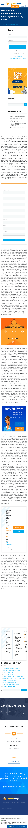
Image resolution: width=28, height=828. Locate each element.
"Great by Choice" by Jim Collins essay (13, 676)
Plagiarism (4, 811)
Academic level (6, 207)
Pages (4, 213)
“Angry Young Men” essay (9, 682)
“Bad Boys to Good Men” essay (11, 684)
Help (19, 531)
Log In (17, 47)
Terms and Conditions (6, 822)
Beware (20, 805)
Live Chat (20, 424)
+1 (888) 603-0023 (16, 415)
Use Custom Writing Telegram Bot (15, 786)
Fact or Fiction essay (8, 672)
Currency (5, 231)
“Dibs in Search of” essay (9, 686)
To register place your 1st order (17, 58)
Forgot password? (17, 56)
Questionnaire (11, 738)
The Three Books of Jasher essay (11, 670)
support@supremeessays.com (14, 417)
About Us (12, 802)
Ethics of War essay (8, 674)
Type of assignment (7, 196)
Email (9, 34)
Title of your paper (7, 202)
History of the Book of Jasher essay (12, 668)
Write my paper (18, 527)
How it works (5, 802)
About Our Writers (12, 805)
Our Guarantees (20, 802)
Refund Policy (23, 822)
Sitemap (11, 823)
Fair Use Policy (4, 823)
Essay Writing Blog (7, 808)
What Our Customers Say (14, 726)
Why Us (3, 805)
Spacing (4, 225)
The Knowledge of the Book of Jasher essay (14, 678)
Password (10, 40)
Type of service (6, 190)
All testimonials (14, 761)
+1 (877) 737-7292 (16, 413)
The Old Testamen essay (9, 680)
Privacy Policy (15, 822)
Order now (15, 6)
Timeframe (5, 219)
